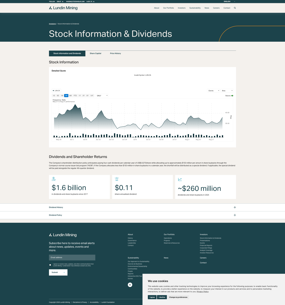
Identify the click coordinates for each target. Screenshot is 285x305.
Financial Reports (206, 245)
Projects (167, 241)
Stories (130, 279)
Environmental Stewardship (137, 266)
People (130, 271)
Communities (132, 269)
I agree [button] (152, 297)
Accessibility (94, 302)
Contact (227, 8)
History (130, 238)
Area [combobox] (223, 90)
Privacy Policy (203, 291)
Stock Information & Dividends (210, 238)
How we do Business (135, 264)
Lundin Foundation (108, 302)
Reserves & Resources (172, 243)
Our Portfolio (168, 8)
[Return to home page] (63, 9)
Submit (55, 272)
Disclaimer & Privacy (80, 302)
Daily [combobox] (99, 95)
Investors (181, 8)
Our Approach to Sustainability (138, 261)
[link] (203, 291)
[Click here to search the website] (235, 8)
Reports (130, 274)
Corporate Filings (206, 248)
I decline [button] (162, 297)
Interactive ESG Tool (135, 276)
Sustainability (195, 8)
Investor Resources (207, 253)
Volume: (228, 95)
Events (202, 243)
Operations (168, 238)
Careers (216, 8)
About (156, 8)
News (207, 8)
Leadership (132, 243)
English (227, 1)
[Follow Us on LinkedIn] (130, 285)
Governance (132, 241)
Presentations (205, 241)
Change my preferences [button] (178, 297)
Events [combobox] (211, 90)
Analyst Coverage (206, 250)
